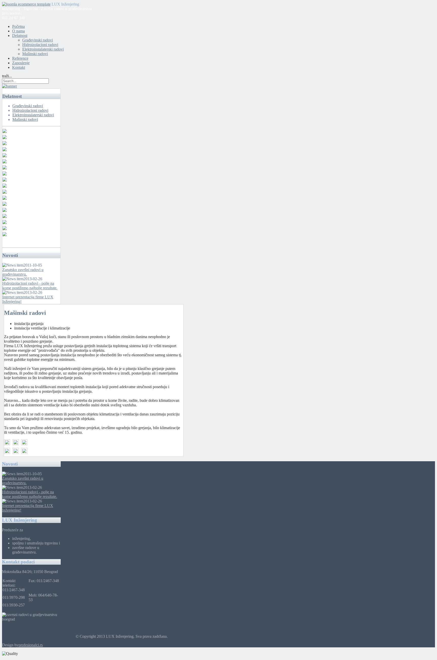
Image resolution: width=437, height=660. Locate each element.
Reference (20, 58)
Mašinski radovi (35, 54)
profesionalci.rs (30, 645)
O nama (18, 31)
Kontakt (18, 67)
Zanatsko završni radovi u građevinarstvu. (22, 272)
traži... (7, 76)
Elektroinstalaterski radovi (43, 49)
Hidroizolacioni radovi (40, 44)
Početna (18, 26)
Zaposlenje (21, 63)
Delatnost (19, 35)
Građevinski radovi (37, 40)
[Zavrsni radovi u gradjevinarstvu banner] (9, 86)
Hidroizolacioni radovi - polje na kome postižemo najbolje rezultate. (29, 285)
